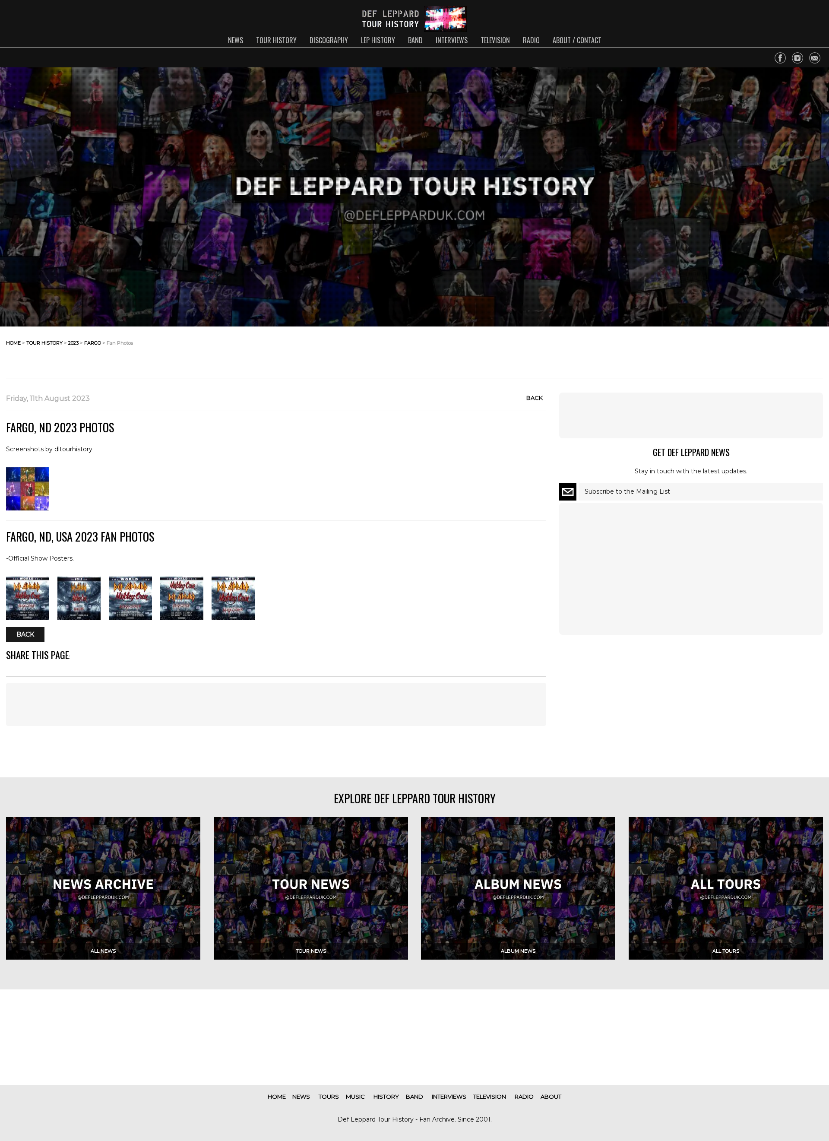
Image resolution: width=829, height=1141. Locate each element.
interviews (452, 40)
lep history (378, 40)
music (355, 1096)
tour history (276, 40)
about (551, 1096)
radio (531, 40)
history (386, 1096)
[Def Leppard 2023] (27, 508)
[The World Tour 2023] (27, 617)
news (235, 40)
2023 (73, 343)
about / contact (577, 40)
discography (329, 40)
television (495, 40)
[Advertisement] (754, 350)
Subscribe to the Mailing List (627, 491)
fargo (92, 343)
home (13, 343)
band (415, 40)
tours (329, 1096)
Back (534, 397)
